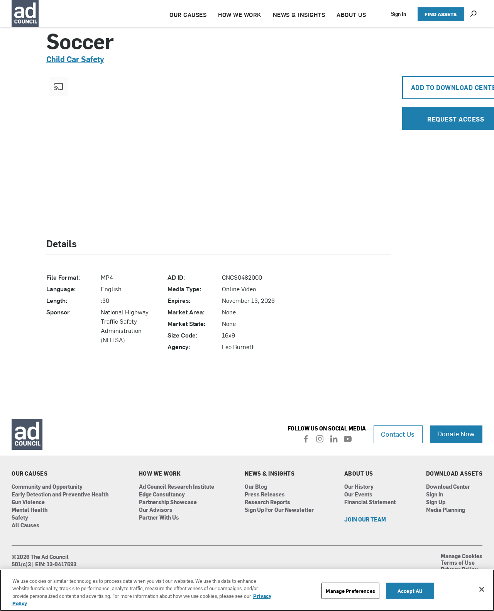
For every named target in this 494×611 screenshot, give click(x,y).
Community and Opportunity (47, 487)
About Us (358, 473)
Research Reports (267, 502)
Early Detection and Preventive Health (60, 495)
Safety (20, 518)
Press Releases (265, 495)
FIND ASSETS (441, 14)
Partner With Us (159, 518)
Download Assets (454, 473)
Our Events (358, 495)
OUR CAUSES (187, 14)
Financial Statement (370, 502)
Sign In (398, 13)
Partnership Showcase (168, 502)
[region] (247, 590)
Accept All (410, 590)
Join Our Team (365, 520)
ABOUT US (351, 14)
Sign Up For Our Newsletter (279, 510)
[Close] (481, 589)
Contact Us (397, 434)
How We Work (160, 473)
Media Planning (445, 510)
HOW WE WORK (239, 14)
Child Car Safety (75, 59)
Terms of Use (458, 563)
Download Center (448, 487)
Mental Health (29, 510)
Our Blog (256, 487)
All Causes (25, 525)
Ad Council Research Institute (176, 487)
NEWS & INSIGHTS (299, 14)
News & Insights (270, 473)
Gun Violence (28, 502)
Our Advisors (156, 510)
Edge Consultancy (162, 495)
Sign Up (435, 502)
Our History (359, 487)
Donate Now (456, 433)
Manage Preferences (350, 590)
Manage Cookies (461, 557)
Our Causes (29, 473)
